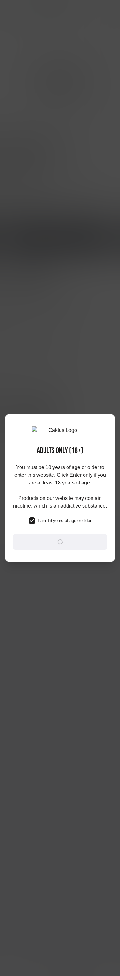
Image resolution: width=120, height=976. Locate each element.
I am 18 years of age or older (64, 520)
